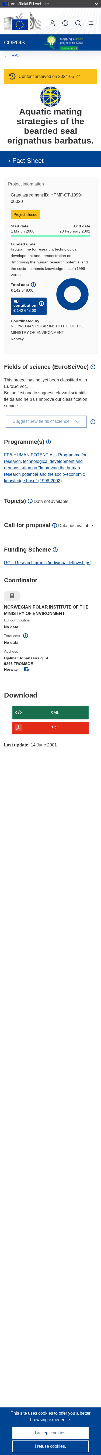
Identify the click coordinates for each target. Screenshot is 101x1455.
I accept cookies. (51, 1433)
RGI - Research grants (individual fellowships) (48, 562)
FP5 (16, 55)
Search (78, 23)
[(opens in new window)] (22, 21)
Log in (52, 23)
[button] (65, 23)
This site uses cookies (32, 1413)
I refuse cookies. (50, 1446)
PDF (54, 727)
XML (54, 712)
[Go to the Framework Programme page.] (50, 96)
